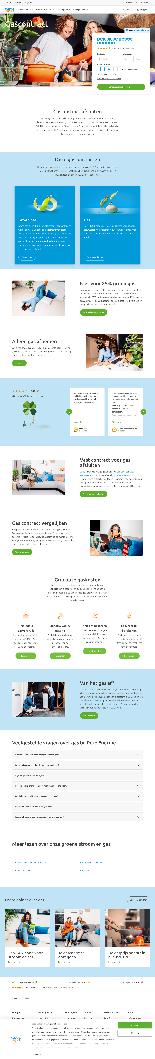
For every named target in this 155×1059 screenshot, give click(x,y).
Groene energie (24, 9)
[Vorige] (69, 412)
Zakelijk (18, 2)
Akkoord (135, 1025)
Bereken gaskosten (95, 257)
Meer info (78, 422)
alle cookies (73, 1047)
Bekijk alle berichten (138, 900)
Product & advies (44, 9)
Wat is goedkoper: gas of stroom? (31, 862)
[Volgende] (143, 412)
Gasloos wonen (23, 870)
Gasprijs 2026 (43, 1018)
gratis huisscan (94, 700)
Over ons (144, 3)
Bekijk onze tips (94, 651)
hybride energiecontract (122, 475)
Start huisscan (89, 716)
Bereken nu (129, 656)
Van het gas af (87, 689)
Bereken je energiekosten (93, 312)
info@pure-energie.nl (135, 1018)
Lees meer (19, 363)
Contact (107, 1018)
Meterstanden (70, 1018)
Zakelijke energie (80, 9)
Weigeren (135, 1033)
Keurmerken (88, 1018)
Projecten (28, 2)
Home (14, 998)
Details (35, 1054)
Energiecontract (18, 1018)
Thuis (9, 2)
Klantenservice (131, 3)
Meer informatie (22, 552)
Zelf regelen (62, 9)
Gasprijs (85, 870)
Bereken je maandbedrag (94, 494)
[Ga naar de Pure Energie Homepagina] (10, 9)
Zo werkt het (26, 257)
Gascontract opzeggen (92, 862)
